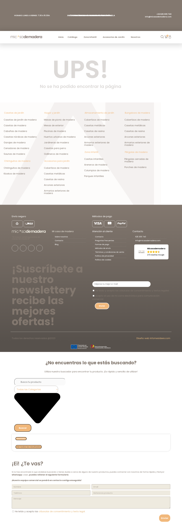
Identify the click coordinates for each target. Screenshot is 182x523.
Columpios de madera (96, 170)
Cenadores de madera (16, 148)
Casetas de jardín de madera (20, 119)
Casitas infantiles (93, 159)
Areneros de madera (95, 164)
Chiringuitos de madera (17, 167)
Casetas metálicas (54, 173)
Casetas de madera (15, 125)
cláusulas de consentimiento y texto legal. (62, 511)
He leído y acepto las (50, 511)
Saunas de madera (14, 153)
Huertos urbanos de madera (60, 136)
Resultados (21, 439)
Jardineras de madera (56, 142)
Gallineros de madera (56, 153)
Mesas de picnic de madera (59, 119)
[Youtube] (31, 248)
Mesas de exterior (54, 125)
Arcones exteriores (54, 185)
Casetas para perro (55, 148)
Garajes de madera (15, 142)
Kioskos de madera (14, 173)
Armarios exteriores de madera (56, 192)
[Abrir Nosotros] (142, 37)
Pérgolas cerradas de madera (136, 160)
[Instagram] (23, 248)
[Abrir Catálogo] (79, 37)
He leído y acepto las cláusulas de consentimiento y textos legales (132, 290)
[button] (151, 251)
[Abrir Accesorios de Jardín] (126, 37)
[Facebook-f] (15, 248)
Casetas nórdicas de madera (20, 136)
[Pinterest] (39, 248)
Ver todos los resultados (28, 447)
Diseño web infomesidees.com (153, 338)
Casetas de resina (54, 179)
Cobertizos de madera (56, 167)
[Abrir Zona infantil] (98, 37)
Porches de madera (135, 167)
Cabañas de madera (15, 131)
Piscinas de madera (55, 131)
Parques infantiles (94, 176)
